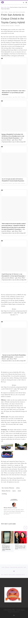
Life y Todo (6, 7)
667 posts (6, 514)
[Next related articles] (25, 527)
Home (2, 7)
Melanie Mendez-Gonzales (8, 25)
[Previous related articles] (22, 527)
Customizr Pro (17, 611)
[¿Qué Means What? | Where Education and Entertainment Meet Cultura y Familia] (2, 2)
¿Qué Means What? (11, 609)
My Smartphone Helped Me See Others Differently (6, 547)
